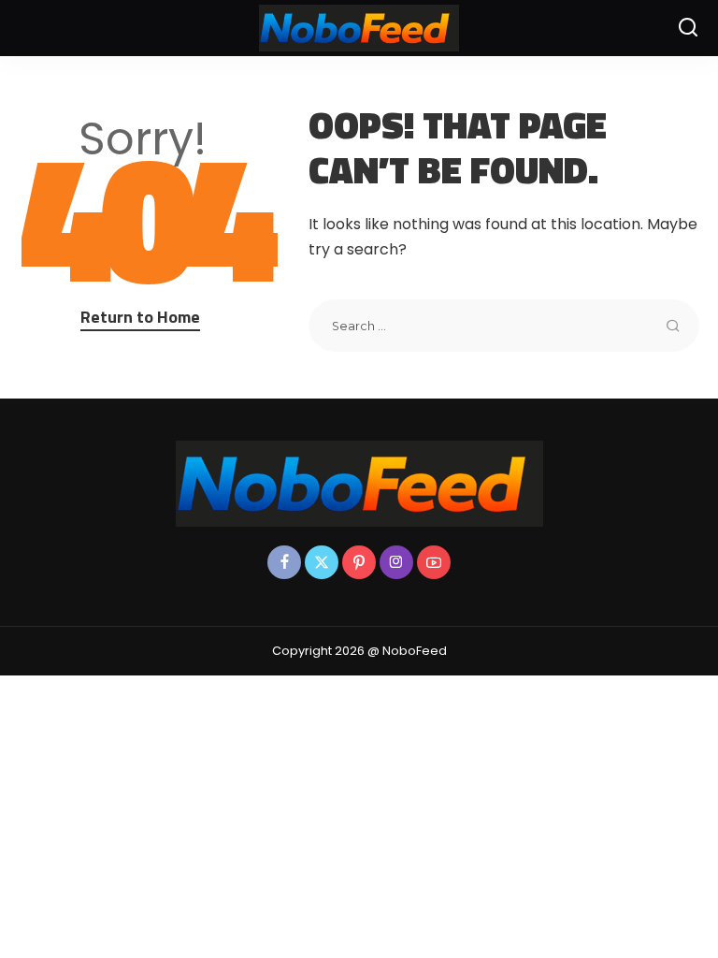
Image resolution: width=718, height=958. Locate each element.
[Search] (688, 28)
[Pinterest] (359, 562)
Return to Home (140, 316)
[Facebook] (284, 562)
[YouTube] (434, 562)
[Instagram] (396, 562)
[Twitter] (321, 562)
